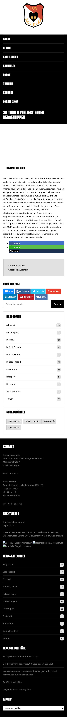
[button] (14, 243)
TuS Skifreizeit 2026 (12, 682)
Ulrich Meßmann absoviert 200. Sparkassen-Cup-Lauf (28, 664)
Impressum (8, 525)
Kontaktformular (10, 473)
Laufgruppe (11, 369)
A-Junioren (14, 421)
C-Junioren (13, 427)
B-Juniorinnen (32, 421)
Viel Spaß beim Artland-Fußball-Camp (20, 656)
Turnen (9, 399)
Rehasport (11, 384)
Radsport (10, 376)
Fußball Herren (13, 354)
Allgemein (23, 269)
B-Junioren (49, 421)
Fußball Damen (13, 347)
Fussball (10, 339)
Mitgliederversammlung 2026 (17, 689)
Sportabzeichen (13, 391)
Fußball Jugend (13, 362)
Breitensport (12, 332)
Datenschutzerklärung (13, 522)
